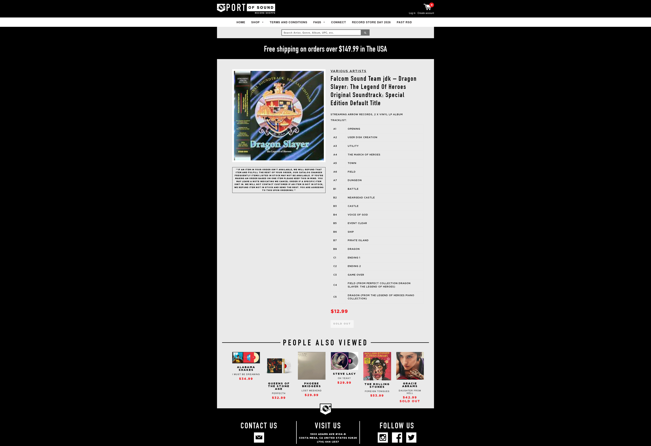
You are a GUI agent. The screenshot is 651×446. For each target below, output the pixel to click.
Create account (426, 13)
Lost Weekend (312, 390)
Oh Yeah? (344, 378)
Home (240, 22)
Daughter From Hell (410, 391)
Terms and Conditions (288, 22)
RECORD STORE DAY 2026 (371, 22)
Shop (256, 22)
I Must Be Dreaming (246, 374)
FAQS (317, 22)
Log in (412, 13)
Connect (338, 22)
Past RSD (404, 22)
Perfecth (279, 393)
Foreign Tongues (377, 391)
